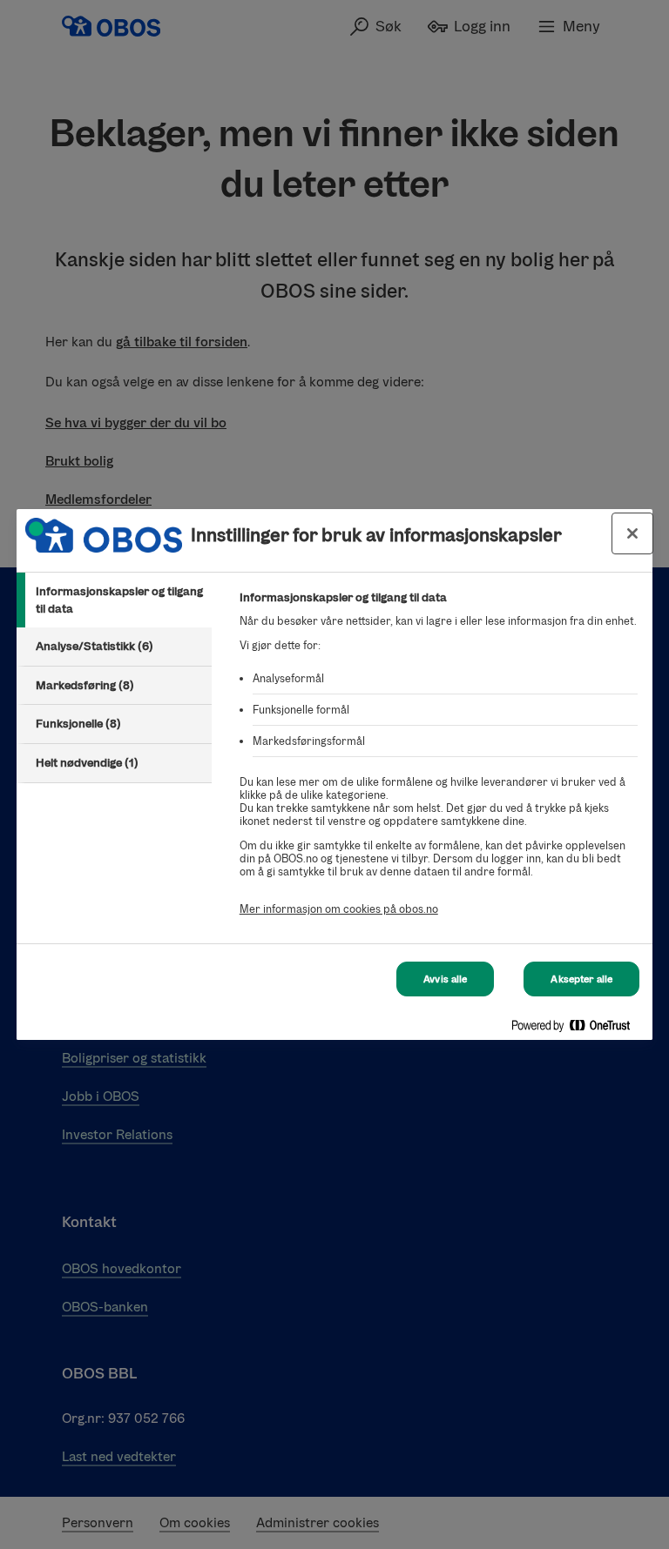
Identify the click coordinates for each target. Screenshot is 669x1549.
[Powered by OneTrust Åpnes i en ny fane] (577, 1029)
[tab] (114, 600)
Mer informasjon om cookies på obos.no (339, 908)
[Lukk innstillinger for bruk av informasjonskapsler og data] (632, 533)
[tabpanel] (438, 762)
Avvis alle (445, 979)
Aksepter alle (581, 979)
